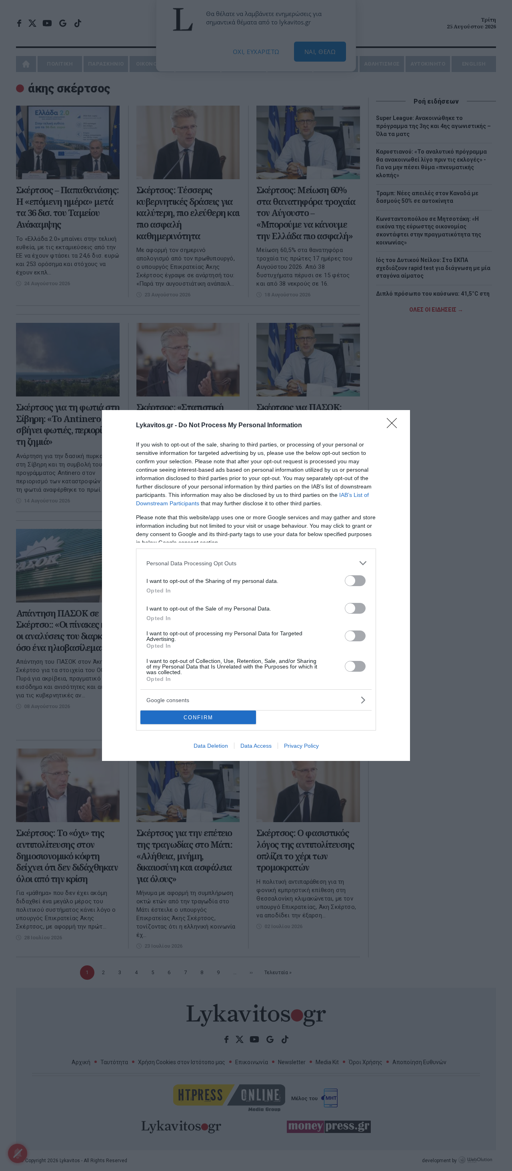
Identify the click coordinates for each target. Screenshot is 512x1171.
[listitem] (256, 563)
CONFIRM (198, 718)
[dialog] (256, 585)
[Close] (394, 425)
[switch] (355, 580)
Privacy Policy (301, 746)
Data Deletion (211, 746)
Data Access (256, 746)
